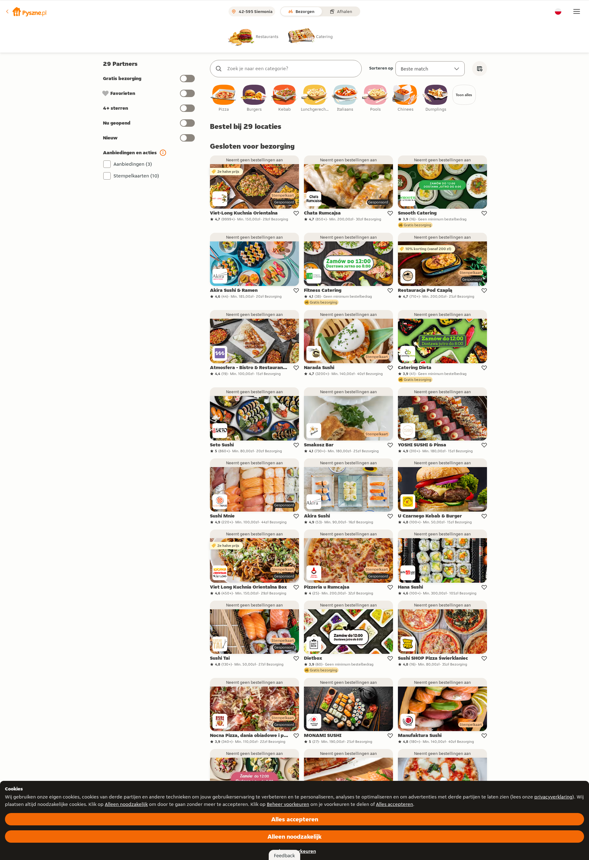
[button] (25, 11)
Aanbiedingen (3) (132, 164)
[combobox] (292, 68)
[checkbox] (224, 98)
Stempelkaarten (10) (136, 175)
